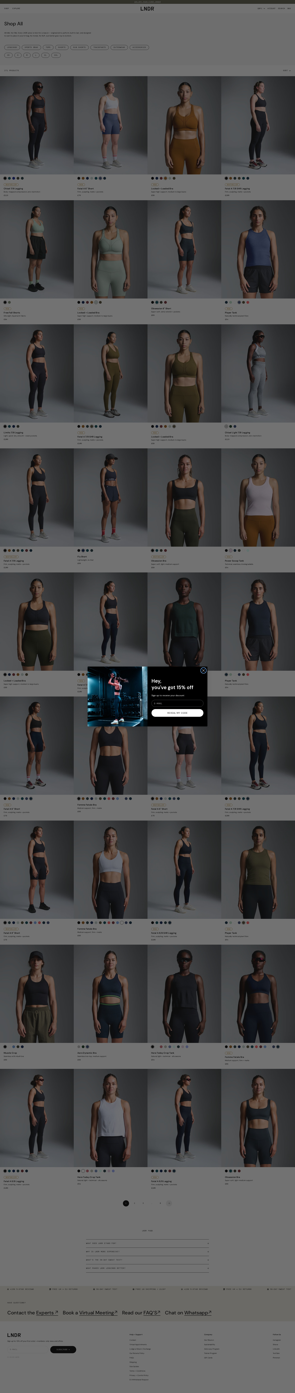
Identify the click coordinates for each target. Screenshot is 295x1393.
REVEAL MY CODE (177, 713)
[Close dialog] (203, 670)
